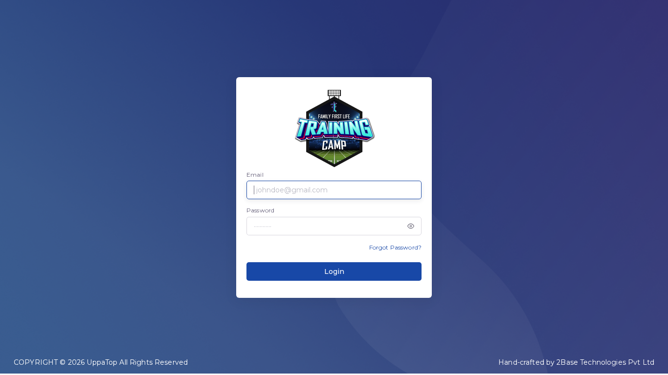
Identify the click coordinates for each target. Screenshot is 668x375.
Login (334, 271)
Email (255, 174)
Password (260, 210)
